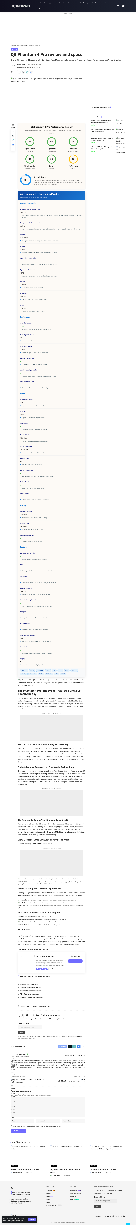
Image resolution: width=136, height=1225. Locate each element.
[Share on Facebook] (19, 72)
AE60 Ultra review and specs (29, 994)
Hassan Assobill (17, 1173)
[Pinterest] (79, 1055)
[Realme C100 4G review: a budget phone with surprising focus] (120, 122)
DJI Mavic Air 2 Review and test (30, 988)
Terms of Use (19, 1221)
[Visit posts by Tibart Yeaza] (13, 1055)
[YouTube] (108, 1216)
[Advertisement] (68, 28)
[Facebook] (73, 1055)
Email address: (23, 1023)
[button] (32, 1219)
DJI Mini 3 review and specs (103, 1169)
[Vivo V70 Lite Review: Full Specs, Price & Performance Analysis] (120, 131)
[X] (76, 1055)
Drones (17, 45)
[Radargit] (22, 6)
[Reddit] (84, 1055)
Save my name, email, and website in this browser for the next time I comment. (37, 1126)
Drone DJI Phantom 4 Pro (33, 1006)
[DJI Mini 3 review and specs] (107, 1155)
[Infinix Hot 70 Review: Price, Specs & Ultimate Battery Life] (120, 149)
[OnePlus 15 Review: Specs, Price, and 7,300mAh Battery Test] (120, 140)
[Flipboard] (118, 1216)
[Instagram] (111, 1216)
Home (12, 45)
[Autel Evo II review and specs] (28, 1155)
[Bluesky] (124, 1216)
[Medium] (82, 1055)
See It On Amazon (75, 961)
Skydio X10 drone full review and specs (66, 1170)
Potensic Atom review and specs (31, 991)
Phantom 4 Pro (45, 1006)
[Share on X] (23, 72)
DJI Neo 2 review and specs (29, 984)
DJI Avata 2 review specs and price (31, 997)
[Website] (71, 1055)
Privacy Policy (7, 1221)
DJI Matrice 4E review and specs (38, 976)
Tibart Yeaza (21, 64)
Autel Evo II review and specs (25, 1169)
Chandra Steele (96, 1173)
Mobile (93, 125)
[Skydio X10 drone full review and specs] (68, 1155)
